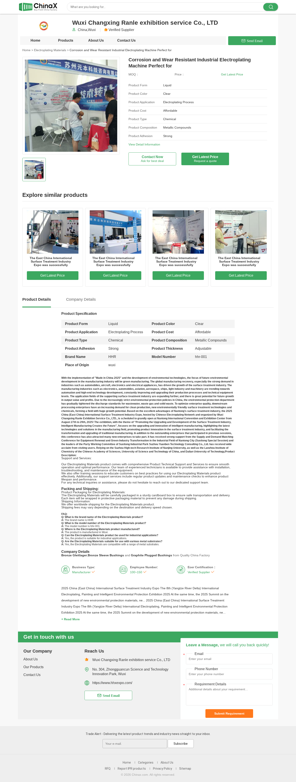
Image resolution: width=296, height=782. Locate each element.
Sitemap (185, 768)
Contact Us (126, 40)
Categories (145, 762)
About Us (96, 40)
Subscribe (181, 743)
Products (65, 40)
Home (35, 40)
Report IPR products (132, 768)
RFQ (108, 768)
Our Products (33, 667)
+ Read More (70, 619)
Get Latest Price (232, 74)
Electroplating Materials (51, 50)
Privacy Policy (162, 768)
